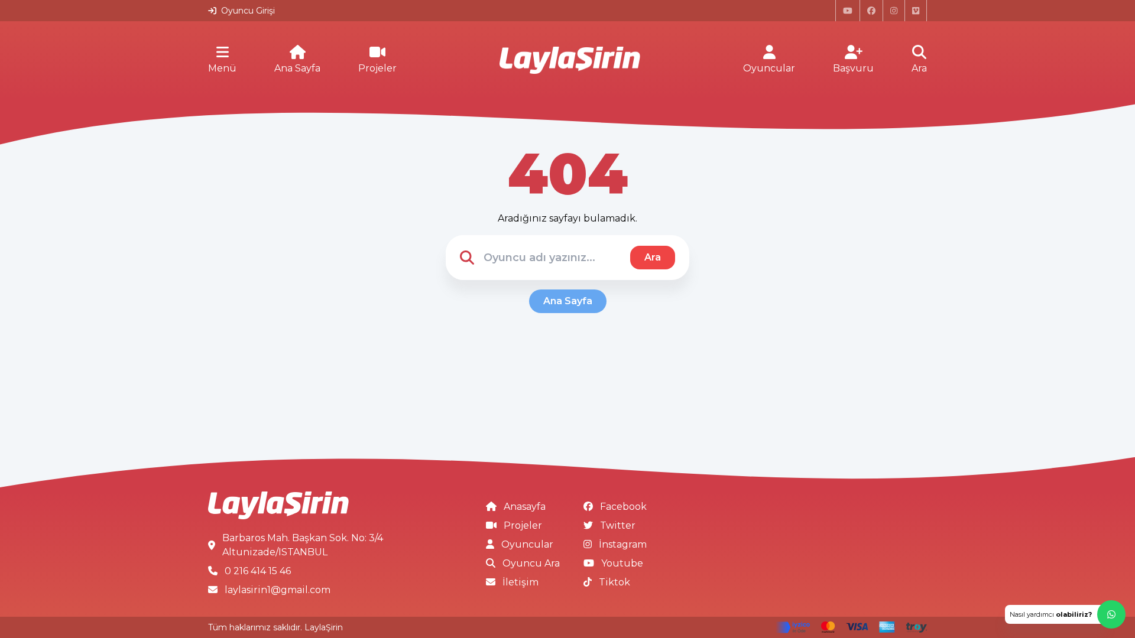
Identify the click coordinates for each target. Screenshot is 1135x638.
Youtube (622, 563)
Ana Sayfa (297, 68)
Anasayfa (525, 506)
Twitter (617, 525)
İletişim (520, 582)
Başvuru (853, 68)
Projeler (377, 68)
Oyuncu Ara (531, 563)
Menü (222, 68)
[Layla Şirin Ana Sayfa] (570, 60)
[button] (1065, 614)
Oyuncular (769, 68)
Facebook (623, 506)
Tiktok (614, 582)
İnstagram (623, 544)
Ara (919, 68)
